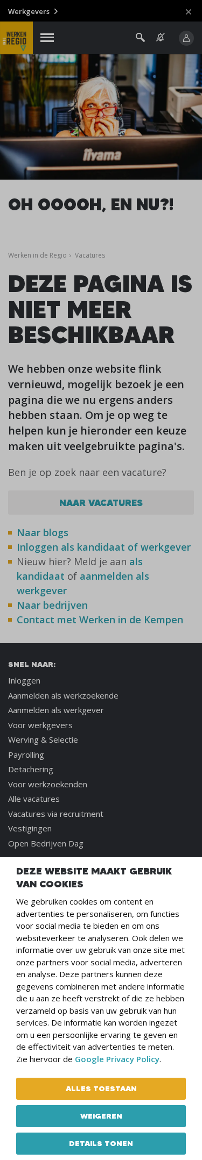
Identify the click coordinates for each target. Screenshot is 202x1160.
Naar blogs (42, 532)
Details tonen (101, 1143)
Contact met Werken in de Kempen (100, 619)
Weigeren (101, 1116)
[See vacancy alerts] (160, 37)
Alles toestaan (101, 1088)
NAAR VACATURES (101, 502)
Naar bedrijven (53, 605)
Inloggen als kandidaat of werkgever (104, 546)
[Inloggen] (186, 38)
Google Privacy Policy (117, 1059)
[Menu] (47, 37)
